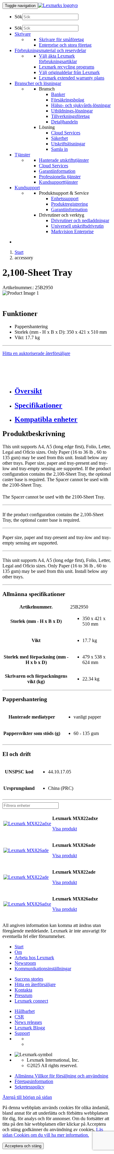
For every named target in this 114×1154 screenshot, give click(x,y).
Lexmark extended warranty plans (71, 77)
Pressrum (23, 995)
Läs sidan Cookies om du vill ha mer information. (52, 1132)
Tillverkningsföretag (70, 116)
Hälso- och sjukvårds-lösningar (81, 105)
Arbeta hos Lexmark (34, 957)
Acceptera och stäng (23, 1146)
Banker (58, 94)
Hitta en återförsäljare (35, 984)
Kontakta (23, 989)
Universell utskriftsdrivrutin (77, 226)
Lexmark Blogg (30, 1027)
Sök (18, 16)
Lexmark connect (31, 1000)
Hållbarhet (25, 1011)
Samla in (59, 149)
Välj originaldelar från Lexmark (69, 72)
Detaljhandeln (64, 121)
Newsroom (25, 963)
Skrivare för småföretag (61, 39)
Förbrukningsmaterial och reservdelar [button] (50, 50)
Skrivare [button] (23, 34)
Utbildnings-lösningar (72, 110)
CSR (19, 1016)
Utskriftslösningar (68, 143)
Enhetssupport (64, 198)
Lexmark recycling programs (66, 66)
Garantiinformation (57, 171)
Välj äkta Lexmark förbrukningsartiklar (58, 58)
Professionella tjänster (60, 176)
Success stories (29, 979)
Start (19, 252)
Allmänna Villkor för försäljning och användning (61, 1075)
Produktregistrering (69, 204)
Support (22, 1033)
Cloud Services (65, 132)
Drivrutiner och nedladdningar (80, 220)
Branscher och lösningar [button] (38, 83)
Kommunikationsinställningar (43, 968)
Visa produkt (64, 828)
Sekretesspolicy (29, 1086)
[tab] (63, 391)
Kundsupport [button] (27, 187)
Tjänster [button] (22, 154)
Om (18, 952)
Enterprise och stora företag (65, 45)
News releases (28, 1022)
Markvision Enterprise (72, 231)
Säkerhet (59, 138)
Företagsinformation (34, 1081)
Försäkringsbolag (67, 99)
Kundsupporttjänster (58, 182)
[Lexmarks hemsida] (58, 5)
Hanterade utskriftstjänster (64, 160)
